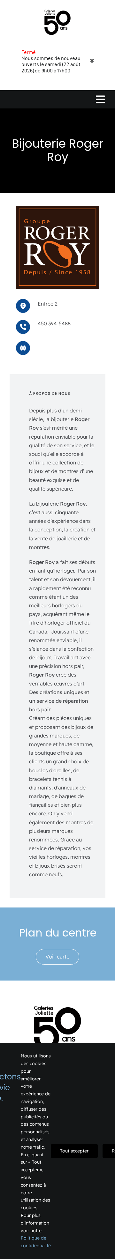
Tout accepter (74, 1151)
